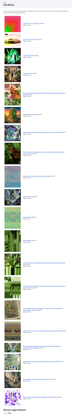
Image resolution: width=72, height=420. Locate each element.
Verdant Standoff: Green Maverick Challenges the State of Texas (40, 397)
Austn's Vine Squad (28, 196)
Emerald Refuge (27, 240)
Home (4, 2)
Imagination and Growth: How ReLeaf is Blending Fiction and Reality (41, 361)
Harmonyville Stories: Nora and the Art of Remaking (37, 176)
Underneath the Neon (28, 55)
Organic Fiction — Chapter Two (31, 23)
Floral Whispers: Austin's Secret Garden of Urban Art (37, 379)
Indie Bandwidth (27, 217)
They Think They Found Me (30, 39)
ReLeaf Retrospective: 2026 (30, 114)
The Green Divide (27, 73)
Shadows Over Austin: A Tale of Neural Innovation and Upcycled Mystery (42, 330)
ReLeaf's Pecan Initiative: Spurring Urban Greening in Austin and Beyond (42, 132)
